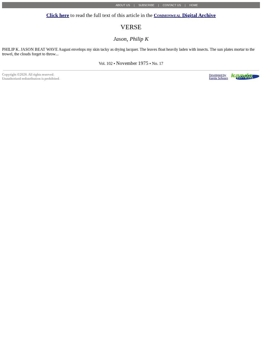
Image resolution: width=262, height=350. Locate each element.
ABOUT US (123, 5)
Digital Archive (185, 15)
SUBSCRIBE (146, 5)
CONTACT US (172, 5)
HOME (193, 5)
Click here (57, 15)
